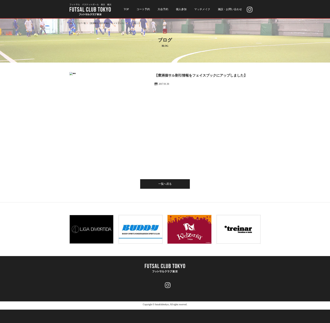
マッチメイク (202, 9)
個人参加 (181, 9)
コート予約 (143, 9)
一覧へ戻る (165, 183)
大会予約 (163, 9)
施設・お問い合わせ (230, 9)
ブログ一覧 (81, 23)
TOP (126, 9)
